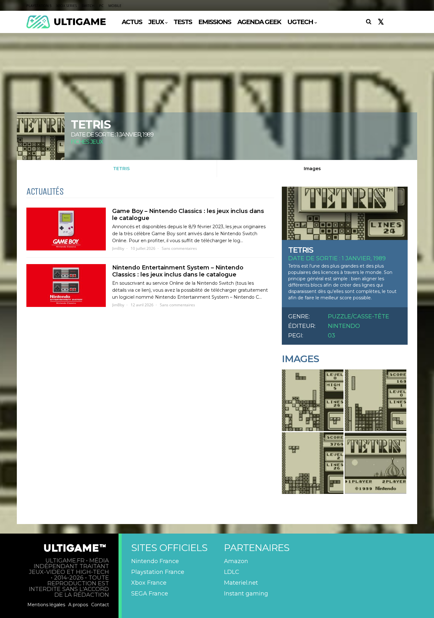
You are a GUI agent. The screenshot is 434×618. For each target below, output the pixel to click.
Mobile (114, 5)
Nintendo (344, 325)
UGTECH (300, 22)
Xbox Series (66, 5)
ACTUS (132, 22)
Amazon (236, 561)
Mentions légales (46, 604)
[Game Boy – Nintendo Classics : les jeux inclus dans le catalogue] (66, 229)
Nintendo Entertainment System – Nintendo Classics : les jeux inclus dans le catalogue (177, 271)
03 (331, 335)
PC (101, 5)
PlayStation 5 (38, 5)
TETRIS (121, 168)
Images (312, 168)
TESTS (182, 22)
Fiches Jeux (87, 141)
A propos (78, 604)
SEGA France (149, 593)
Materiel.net (241, 582)
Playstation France (157, 571)
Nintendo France (155, 561)
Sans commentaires (179, 248)
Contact (100, 604)
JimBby (118, 248)
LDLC (231, 571)
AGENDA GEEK (259, 22)
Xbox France (148, 582)
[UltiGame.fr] (66, 27)
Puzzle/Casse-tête (358, 316)
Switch (88, 5)
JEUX (156, 22)
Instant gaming (246, 593)
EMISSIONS (214, 22)
